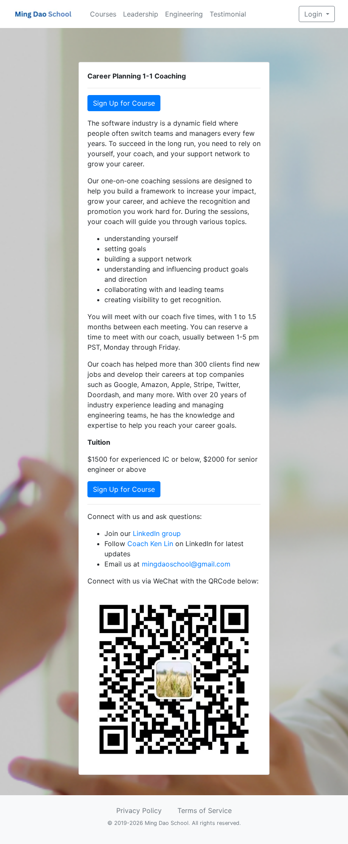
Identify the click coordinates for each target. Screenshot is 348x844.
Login (314, 14)
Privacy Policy (139, 810)
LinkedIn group (157, 533)
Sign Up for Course (124, 103)
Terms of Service (204, 810)
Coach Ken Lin (150, 543)
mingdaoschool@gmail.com (186, 564)
